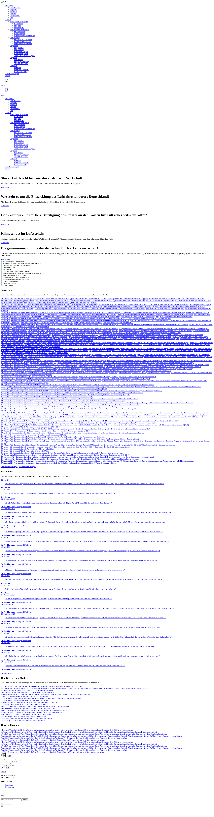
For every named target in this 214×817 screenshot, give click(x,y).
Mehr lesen (5, 187)
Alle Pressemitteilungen (9, 467)
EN (6, 79)
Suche (3, 85)
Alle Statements (6, 673)
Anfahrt (3, 772)
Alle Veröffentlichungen (27, 467)
